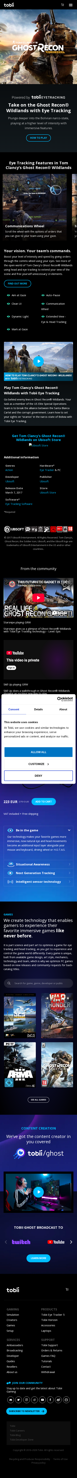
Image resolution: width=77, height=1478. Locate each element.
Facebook (50, 1399)
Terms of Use (60, 1459)
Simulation (13, 1314)
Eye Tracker (47, 470)
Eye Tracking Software (18, 504)
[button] (38, 830)
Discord (10, 1399)
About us (12, 1372)
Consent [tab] (13, 709)
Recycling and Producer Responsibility (29, 1459)
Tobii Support (49, 1345)
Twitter (18, 1399)
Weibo (58, 1399)
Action (9, 470)
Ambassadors (15, 1345)
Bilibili (66, 1399)
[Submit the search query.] (9, 983)
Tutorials (46, 1361)
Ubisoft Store (48, 492)
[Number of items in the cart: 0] (62, 4)
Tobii (12, 1425)
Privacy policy (38, 1462)
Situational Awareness (33, 864)
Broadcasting (15, 1350)
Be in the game (27, 830)
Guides (11, 1361)
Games (11, 1325)
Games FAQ (48, 1356)
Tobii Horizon (49, 1320)
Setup (10, 1330)
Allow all (38, 752)
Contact (46, 1366)
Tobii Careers (17, 1430)
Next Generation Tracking (35, 873)
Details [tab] (38, 709)
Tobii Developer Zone (21, 1439)
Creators (12, 1320)
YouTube (42, 1399)
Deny (38, 775)
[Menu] (71, 4)
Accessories (48, 1325)
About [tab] (63, 709)
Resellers (12, 1366)
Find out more (17, 283)
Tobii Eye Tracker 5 (52, 1314)
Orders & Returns (51, 1350)
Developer (13, 1356)
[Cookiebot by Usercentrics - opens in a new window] (57, 699)
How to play (38, 137)
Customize (36, 763)
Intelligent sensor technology (38, 882)
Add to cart (43, 801)
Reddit (34, 1399)
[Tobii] (8, 5)
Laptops (46, 1330)
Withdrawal (48, 1372)
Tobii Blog (15, 1435)
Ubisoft (9, 481)
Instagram (26, 1399)
